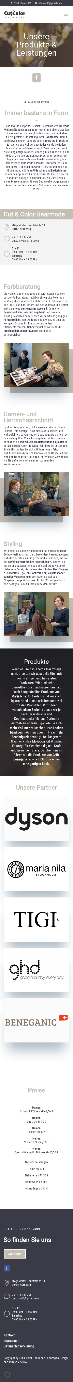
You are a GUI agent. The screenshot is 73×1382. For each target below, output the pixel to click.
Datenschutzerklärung (19, 1346)
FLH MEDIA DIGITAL (15, 1361)
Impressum (11, 1340)
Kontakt (9, 1335)
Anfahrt (15, 1253)
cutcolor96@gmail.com (25, 240)
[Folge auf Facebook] (36, 77)
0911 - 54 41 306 (22, 3)
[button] (7, 1374)
